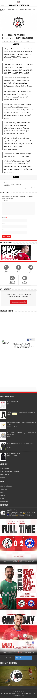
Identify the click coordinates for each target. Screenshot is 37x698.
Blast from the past (6, 486)
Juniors (13, 9)
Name (4, 217)
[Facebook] (15, 691)
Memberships (4, 468)
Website (4, 230)
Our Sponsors (4, 474)
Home (3, 9)
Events (2, 492)
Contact (2, 477)
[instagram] (23, 691)
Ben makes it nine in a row (24, 188)
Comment (5, 200)
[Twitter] (17, 691)
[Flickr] (19, 691)
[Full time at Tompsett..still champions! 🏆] (18, 541)
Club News (3, 489)
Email (4, 224)
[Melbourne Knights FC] (18, 3)
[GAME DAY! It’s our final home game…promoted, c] (18, 632)
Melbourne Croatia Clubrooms (9, 471)
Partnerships (4, 501)
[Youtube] (21, 691)
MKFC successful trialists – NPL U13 (13, 184)
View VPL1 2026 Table (18, 302)
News (8, 9)
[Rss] (14, 691)
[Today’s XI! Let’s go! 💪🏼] (18, 586)
